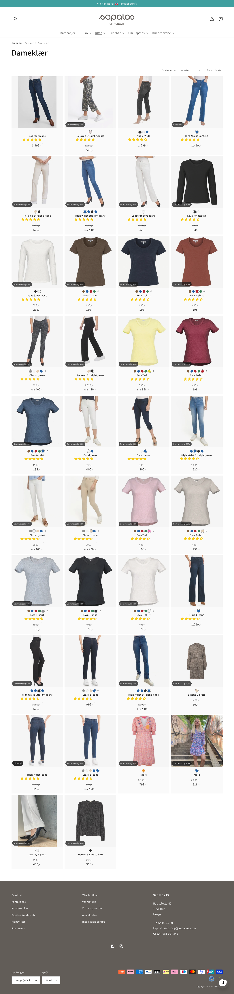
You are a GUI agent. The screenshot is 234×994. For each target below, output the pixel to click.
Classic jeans (37, 375)
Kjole (143, 774)
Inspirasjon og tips (93, 921)
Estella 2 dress (196, 694)
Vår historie (89, 901)
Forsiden (29, 43)
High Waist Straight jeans (196, 455)
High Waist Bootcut (196, 136)
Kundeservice (20, 908)
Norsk (49, 980)
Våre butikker (90, 895)
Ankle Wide (143, 136)
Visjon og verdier (92, 908)
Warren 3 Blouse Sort (90, 854)
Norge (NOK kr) (24, 980)
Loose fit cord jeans (144, 215)
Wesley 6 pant (37, 854)
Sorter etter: (169, 70)
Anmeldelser (89, 915)
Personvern (18, 928)
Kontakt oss (19, 901)
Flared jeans (196, 615)
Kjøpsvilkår (18, 921)
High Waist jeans (37, 774)
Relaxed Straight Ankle (90, 136)
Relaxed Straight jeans (37, 215)
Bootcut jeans (37, 136)
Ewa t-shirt (37, 455)
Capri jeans (90, 455)
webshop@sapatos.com (180, 928)
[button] (16, 19)
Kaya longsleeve (197, 215)
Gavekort (17, 895)
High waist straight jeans (90, 215)
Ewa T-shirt (90, 295)
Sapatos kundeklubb (24, 915)
